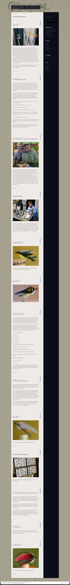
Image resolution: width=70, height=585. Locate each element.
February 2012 (48, 50)
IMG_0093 (15, 417)
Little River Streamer (18, 314)
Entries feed (47, 67)
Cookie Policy (21, 583)
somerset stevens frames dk (20, 454)
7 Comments (14, 130)
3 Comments (14, 305)
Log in (47, 66)
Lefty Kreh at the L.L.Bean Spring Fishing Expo (25, 139)
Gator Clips (16, 25)
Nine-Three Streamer (49, 33)
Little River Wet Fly (18, 243)
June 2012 (47, 45)
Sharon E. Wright (18, 6)
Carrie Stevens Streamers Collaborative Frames (25, 493)
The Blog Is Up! (17, 527)
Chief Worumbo (48, 34)
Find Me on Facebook (49, 16)
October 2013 (48, 43)
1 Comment (14, 234)
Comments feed (48, 68)
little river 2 (16, 281)
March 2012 (47, 49)
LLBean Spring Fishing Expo (20, 380)
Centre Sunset (16, 545)
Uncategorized (48, 57)
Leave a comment (15, 71)
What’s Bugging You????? (19, 79)
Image (14, 195)
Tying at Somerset (18, 196)
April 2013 (47, 44)
